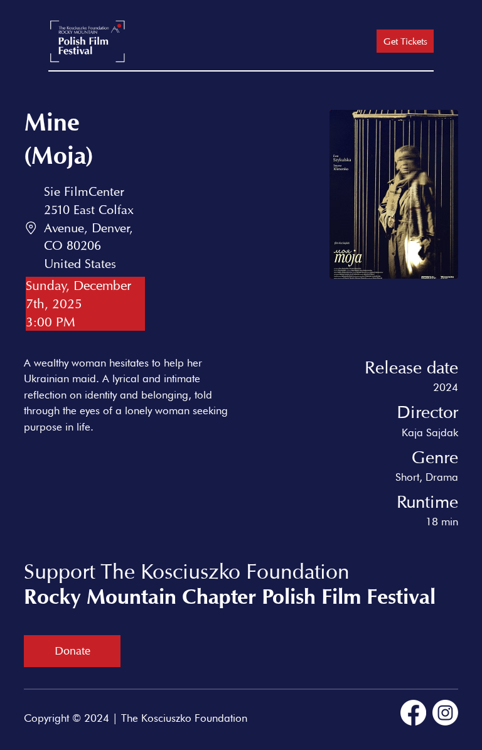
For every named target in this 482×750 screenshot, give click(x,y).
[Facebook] (413, 713)
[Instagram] (445, 713)
